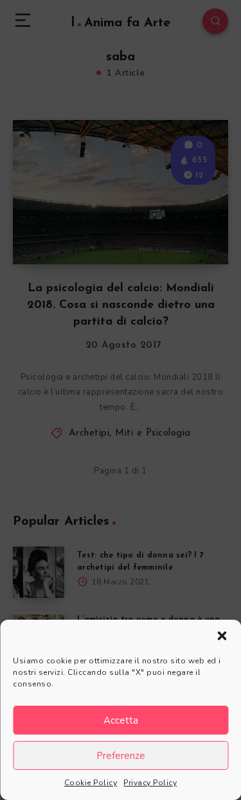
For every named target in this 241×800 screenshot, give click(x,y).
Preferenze (120, 755)
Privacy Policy (150, 783)
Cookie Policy (91, 783)
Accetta (120, 720)
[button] (221, 635)
